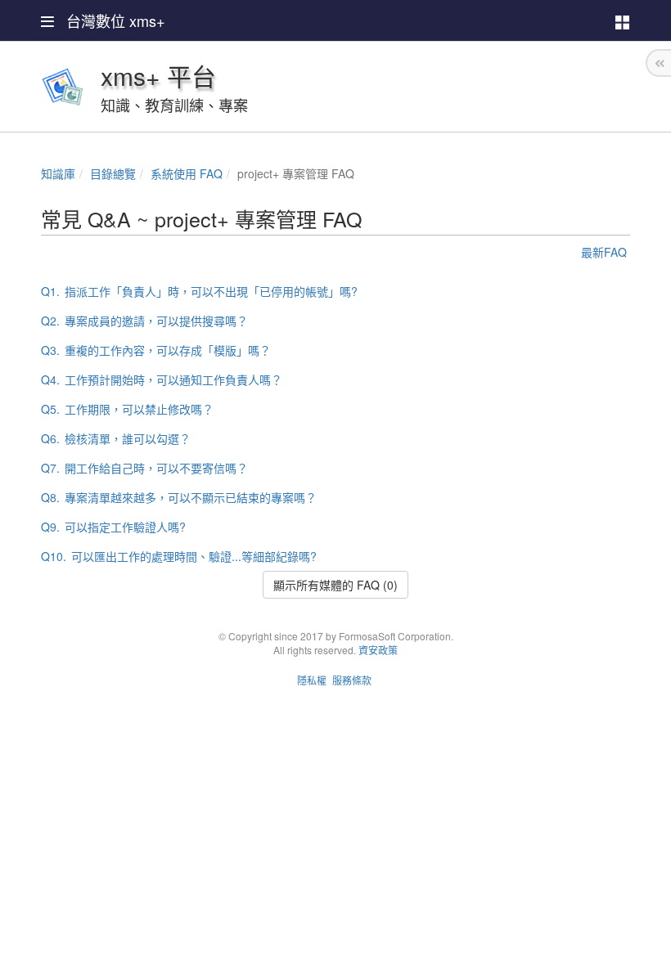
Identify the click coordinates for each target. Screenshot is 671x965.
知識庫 (58, 173)
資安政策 (378, 650)
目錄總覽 (113, 173)
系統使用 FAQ (187, 173)
